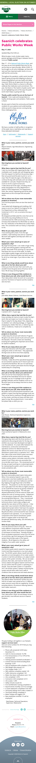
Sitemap (15, 750)
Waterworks (22, 134)
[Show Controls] (26, 9)
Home (4, 31)
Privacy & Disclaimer (25, 750)
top (33, 285)
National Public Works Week (20, 63)
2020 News (6, 33)
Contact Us (8, 750)
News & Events (13, 31)
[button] (32, 9)
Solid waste (12, 134)
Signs (4, 134)
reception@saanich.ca (20, 727)
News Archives (26, 31)
